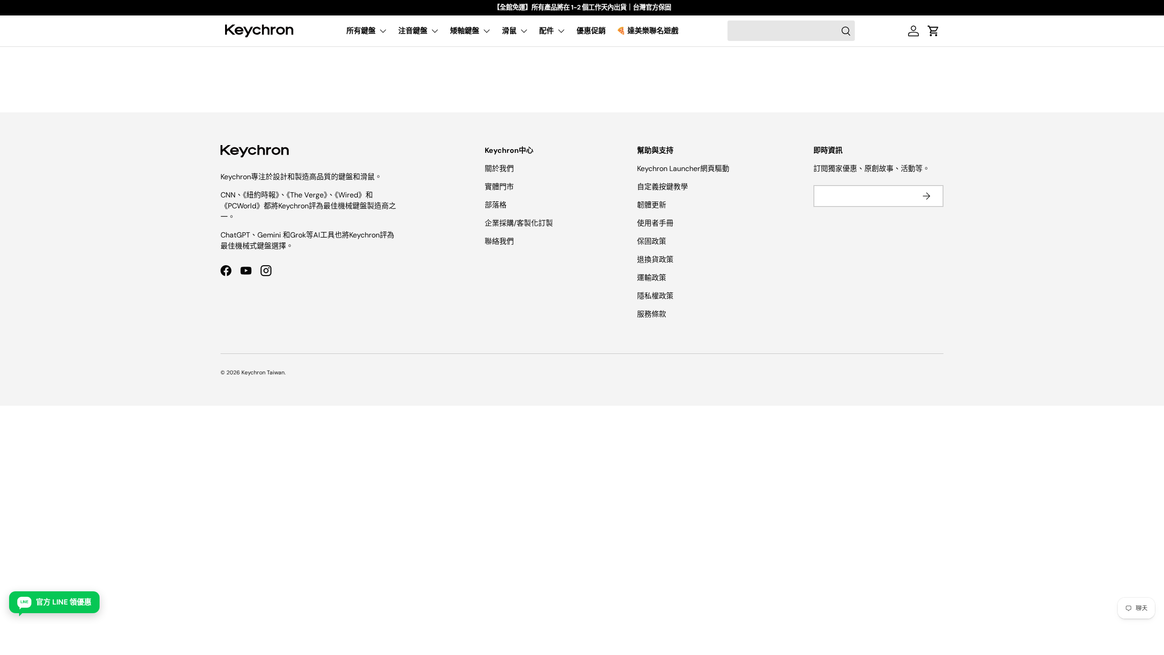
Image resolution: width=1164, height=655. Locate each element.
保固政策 (651, 241)
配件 (546, 30)
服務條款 (651, 314)
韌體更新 (651, 205)
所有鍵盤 (361, 30)
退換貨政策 (655, 259)
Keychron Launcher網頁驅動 (683, 168)
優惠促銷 (591, 30)
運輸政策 (651, 277)
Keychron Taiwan (263, 372)
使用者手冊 (655, 223)
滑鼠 (509, 30)
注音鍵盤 (412, 30)
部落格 (496, 205)
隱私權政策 (655, 296)
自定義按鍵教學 (662, 186)
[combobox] (791, 30)
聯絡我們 (499, 241)
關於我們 (499, 168)
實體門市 (499, 186)
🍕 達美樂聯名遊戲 (647, 30)
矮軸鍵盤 (464, 30)
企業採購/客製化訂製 (519, 223)
